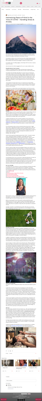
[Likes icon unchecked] (8, 388)
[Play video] (21, 186)
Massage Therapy (33, 9)
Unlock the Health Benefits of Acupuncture (21, 368)
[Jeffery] (34, 363)
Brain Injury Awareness (26, 9)
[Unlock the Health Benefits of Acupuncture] (21, 363)
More (38, 9)
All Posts (3, 9)
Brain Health (19, 9)
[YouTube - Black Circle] (20, 400)
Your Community (14, 9)
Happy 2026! (5, 367)
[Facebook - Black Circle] (18, 400)
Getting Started (8, 9)
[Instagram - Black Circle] (22, 400)
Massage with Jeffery (33, 367)
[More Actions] (35, 385)
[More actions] (35, 15)
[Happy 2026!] (8, 363)
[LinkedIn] (24, 400)
